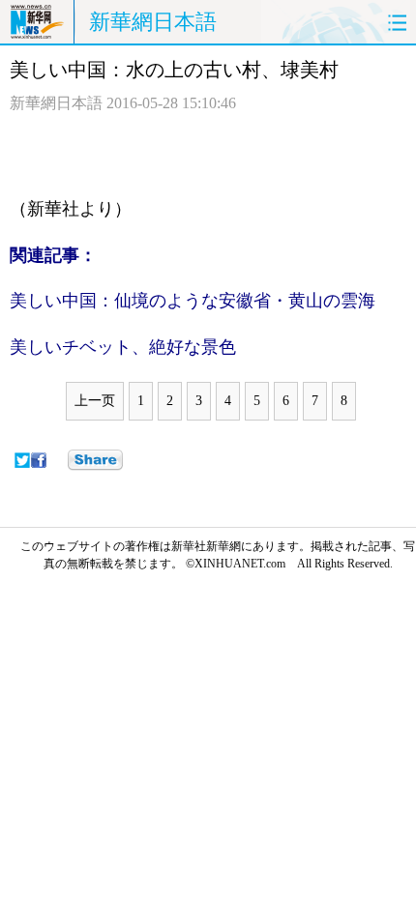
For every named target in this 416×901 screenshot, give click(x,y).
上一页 (94, 400)
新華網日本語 (153, 22)
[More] (95, 460)
